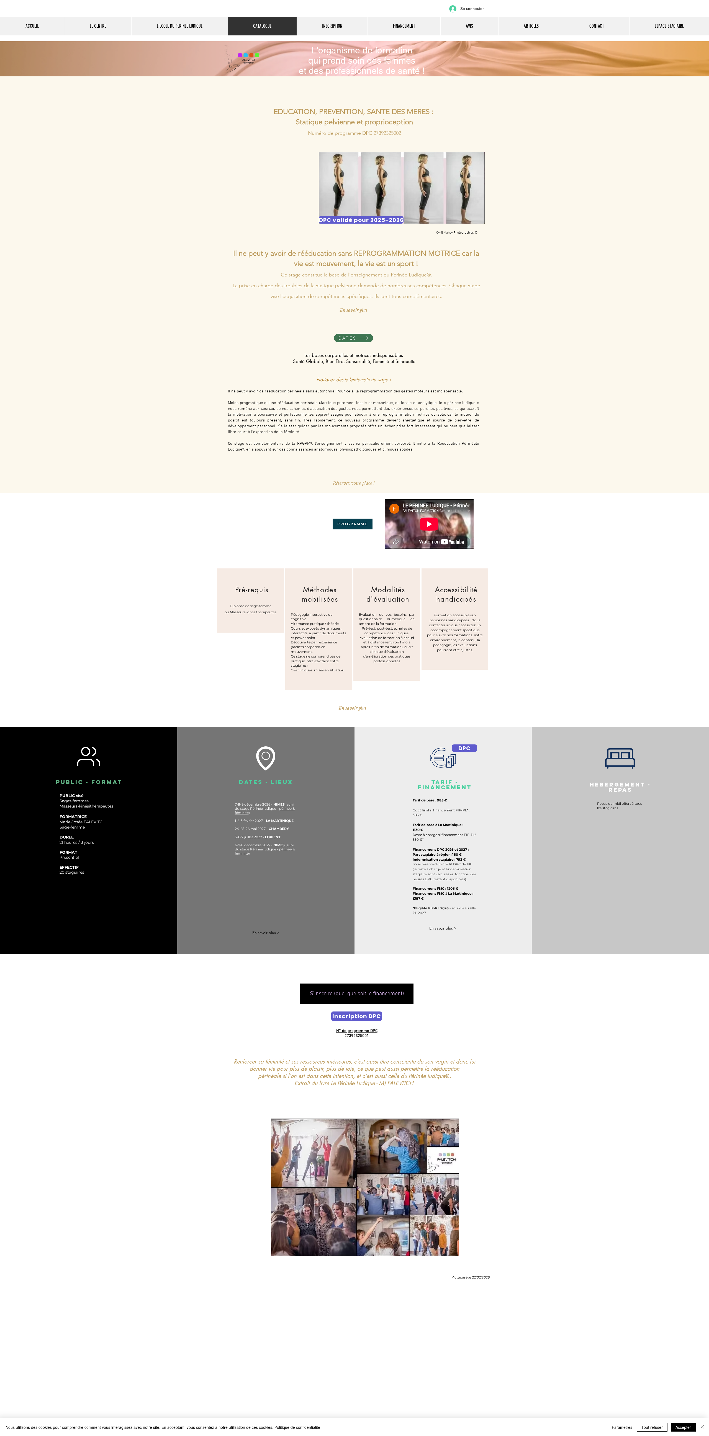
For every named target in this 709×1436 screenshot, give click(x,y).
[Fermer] (702, 1427)
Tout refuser (652, 1427)
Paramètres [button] (622, 1427)
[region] (250, 600)
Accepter (683, 1427)
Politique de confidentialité (297, 1427)
